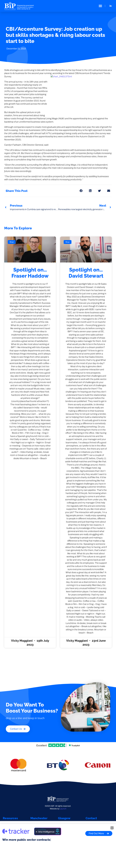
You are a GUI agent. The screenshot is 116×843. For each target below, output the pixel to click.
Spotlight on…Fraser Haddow (30, 273)
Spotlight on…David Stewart (86, 273)
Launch (63, 809)
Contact (91, 818)
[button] (100, 6)
